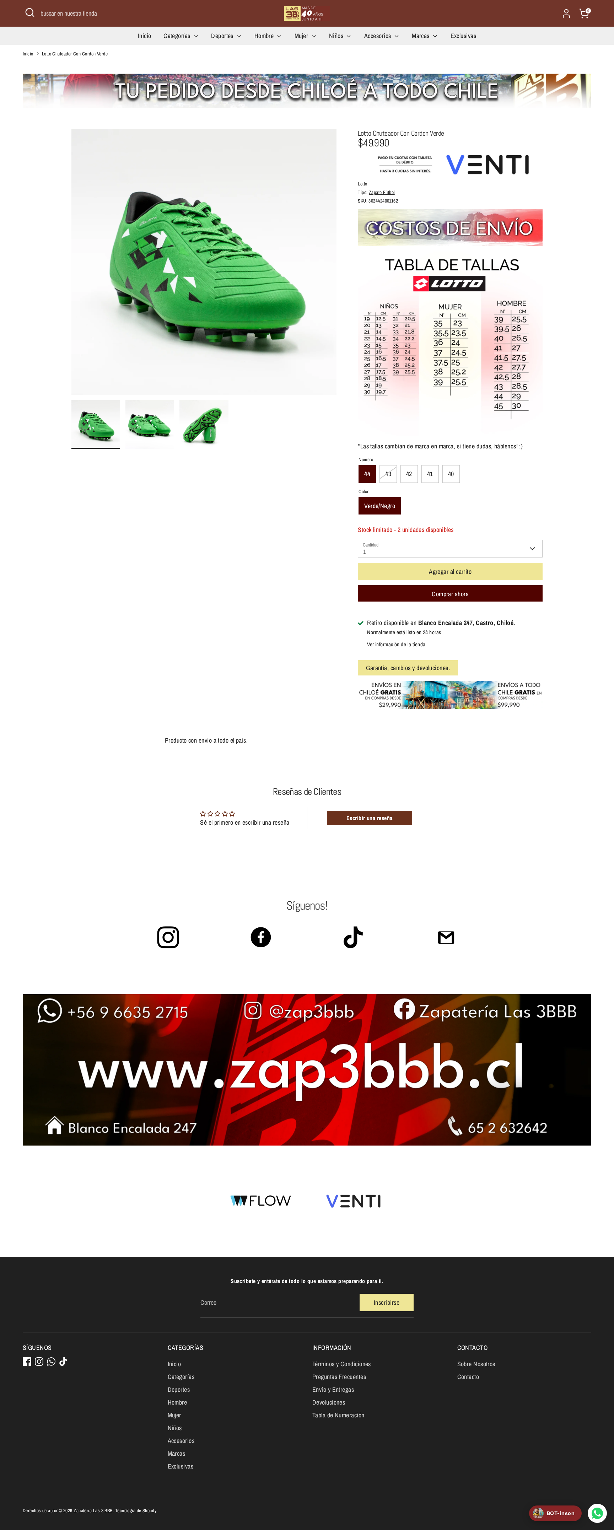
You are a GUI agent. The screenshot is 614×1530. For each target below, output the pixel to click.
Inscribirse (386, 1302)
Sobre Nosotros (476, 1363)
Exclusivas (463, 35)
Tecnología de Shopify (136, 1510)
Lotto (362, 184)
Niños (337, 35)
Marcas (421, 35)
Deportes (223, 35)
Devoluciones (328, 1402)
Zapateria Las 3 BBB (93, 1510)
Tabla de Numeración (338, 1415)
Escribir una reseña (369, 818)
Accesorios (378, 35)
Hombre (264, 35)
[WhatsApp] (51, 1361)
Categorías (177, 35)
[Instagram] (39, 1361)
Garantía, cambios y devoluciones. (408, 667)
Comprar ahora (450, 593)
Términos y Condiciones (341, 1363)
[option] (204, 264)
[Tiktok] (63, 1361)
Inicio (144, 35)
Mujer (302, 35)
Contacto (468, 1376)
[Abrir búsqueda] (30, 12)
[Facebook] (27, 1361)
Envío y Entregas (333, 1389)
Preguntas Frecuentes (339, 1376)
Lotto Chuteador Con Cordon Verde (75, 53)
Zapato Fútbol (382, 192)
